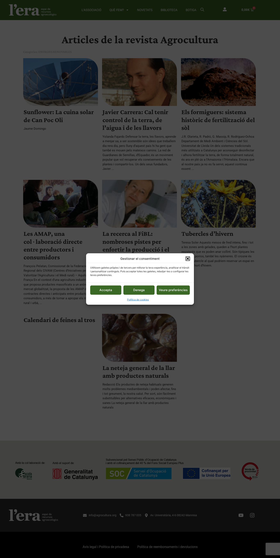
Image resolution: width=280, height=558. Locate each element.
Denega (139, 290)
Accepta (105, 290)
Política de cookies (138, 299)
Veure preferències (173, 290)
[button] (188, 259)
